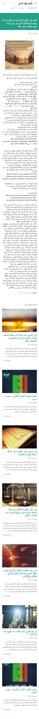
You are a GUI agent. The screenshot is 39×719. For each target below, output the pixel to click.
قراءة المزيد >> (6, 360)
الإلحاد (25, 293)
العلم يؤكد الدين (25, 3)
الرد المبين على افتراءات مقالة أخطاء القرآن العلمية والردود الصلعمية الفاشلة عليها (20, 337)
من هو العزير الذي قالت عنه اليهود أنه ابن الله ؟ (20, 633)
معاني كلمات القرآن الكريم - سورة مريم (21, 397)
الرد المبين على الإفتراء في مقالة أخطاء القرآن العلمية (22, 453)
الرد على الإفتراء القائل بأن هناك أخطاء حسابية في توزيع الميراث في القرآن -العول (21, 512)
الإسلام (30, 293)
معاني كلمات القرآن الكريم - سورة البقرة (21, 691)
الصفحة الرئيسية (32, 8)
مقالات (21, 293)
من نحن (21, 8)
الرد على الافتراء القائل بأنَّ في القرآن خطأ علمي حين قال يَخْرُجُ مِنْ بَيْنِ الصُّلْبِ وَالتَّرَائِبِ (20, 573)
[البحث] (3, 3)
